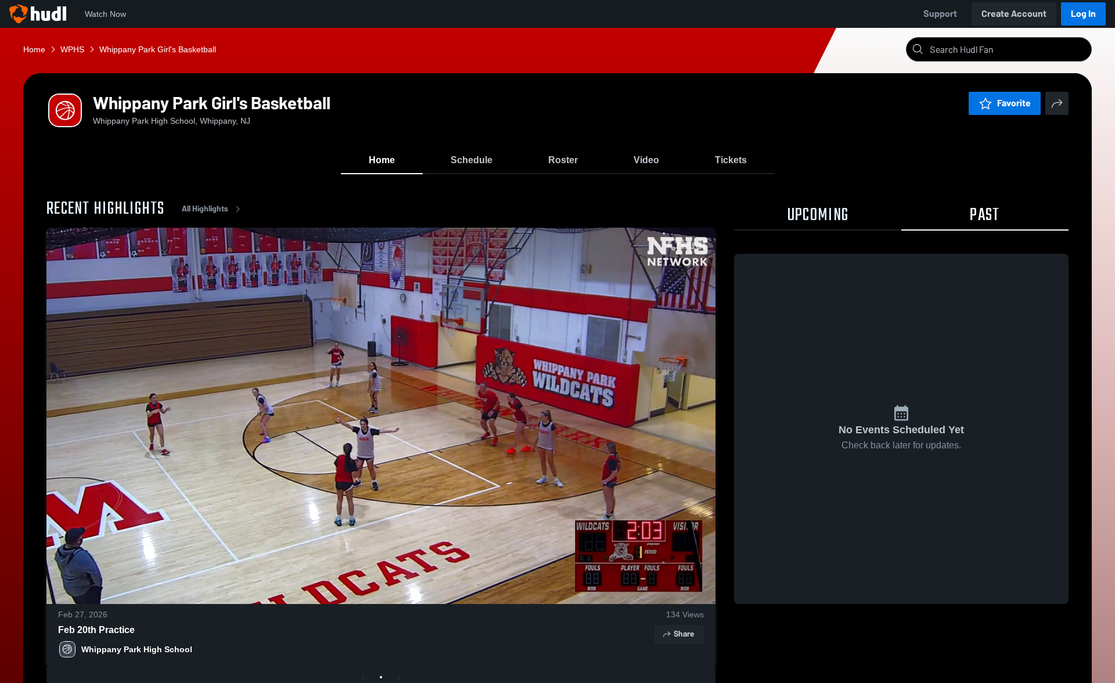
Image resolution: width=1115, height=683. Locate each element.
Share (684, 634)
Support (940, 13)
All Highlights (205, 208)
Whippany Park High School (136, 649)
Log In (1083, 13)
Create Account (1013, 13)
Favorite (1014, 103)
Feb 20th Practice (96, 630)
